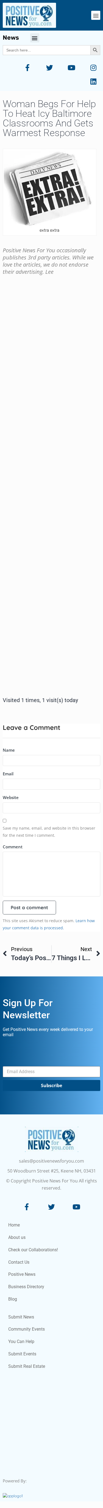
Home (14, 1225)
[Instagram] (93, 67)
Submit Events (22, 1354)
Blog (12, 1299)
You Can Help (21, 1341)
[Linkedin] (93, 81)
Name (9, 750)
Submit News (21, 1317)
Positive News (21, 1274)
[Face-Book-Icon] (27, 1207)
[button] (95, 15)
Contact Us (18, 1262)
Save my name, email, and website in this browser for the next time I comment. (49, 831)
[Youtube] (71, 67)
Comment (13, 846)
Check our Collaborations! (33, 1249)
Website (11, 797)
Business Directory (26, 1286)
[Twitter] (49, 67)
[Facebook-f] (27, 67)
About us (17, 1237)
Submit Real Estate (26, 1366)
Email (8, 773)
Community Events (26, 1329)
